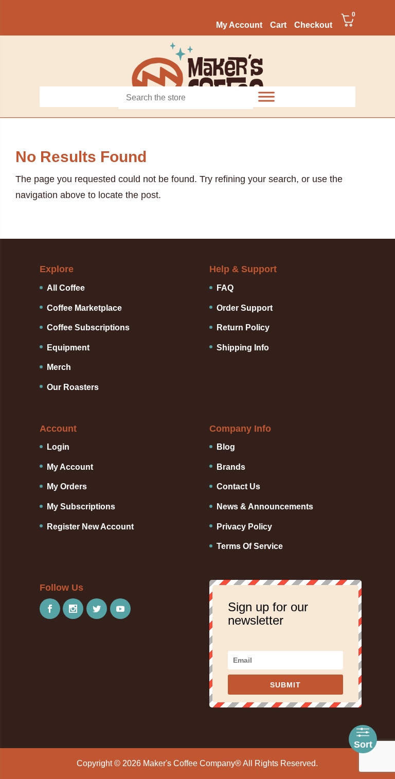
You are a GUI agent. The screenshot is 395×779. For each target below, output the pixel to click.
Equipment (68, 347)
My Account (239, 25)
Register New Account (90, 526)
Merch (59, 367)
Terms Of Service (250, 546)
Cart (278, 25)
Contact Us (238, 486)
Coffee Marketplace (84, 308)
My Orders (67, 486)
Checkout (313, 25)
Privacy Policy (244, 526)
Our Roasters (73, 387)
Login (58, 446)
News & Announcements (265, 506)
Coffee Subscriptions (88, 327)
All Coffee (66, 288)
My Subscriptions (81, 506)
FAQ (225, 288)
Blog (226, 446)
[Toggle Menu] (266, 96)
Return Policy (243, 327)
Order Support (245, 308)
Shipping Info (243, 347)
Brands (231, 467)
